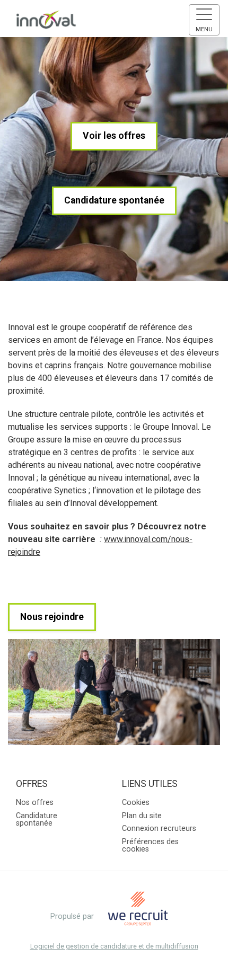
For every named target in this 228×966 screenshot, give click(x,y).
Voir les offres (114, 135)
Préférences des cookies (150, 845)
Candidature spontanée (114, 200)
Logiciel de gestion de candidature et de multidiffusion (114, 946)
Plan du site (142, 815)
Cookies (136, 802)
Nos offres (35, 802)
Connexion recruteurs (159, 828)
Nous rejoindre (52, 616)
